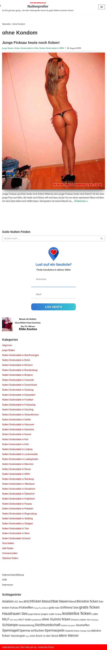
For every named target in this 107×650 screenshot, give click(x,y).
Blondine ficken (87, 601)
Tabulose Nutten (10, 558)
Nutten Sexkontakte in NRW (51, 48)
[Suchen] (102, 238)
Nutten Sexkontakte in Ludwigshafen (20, 459)
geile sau (54, 607)
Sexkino (64, 625)
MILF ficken (14, 620)
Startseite (6, 24)
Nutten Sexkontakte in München (18, 464)
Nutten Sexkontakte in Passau (17, 504)
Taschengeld (18, 635)
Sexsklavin (71, 625)
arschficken (32, 601)
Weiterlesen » (81, 201)
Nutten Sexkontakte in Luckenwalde (20, 454)
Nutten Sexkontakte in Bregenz (17, 375)
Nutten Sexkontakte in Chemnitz (18, 380)
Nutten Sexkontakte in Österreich (18, 494)
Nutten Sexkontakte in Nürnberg (18, 479)
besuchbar (50, 601)
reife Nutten (8, 548)
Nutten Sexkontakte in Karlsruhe (18, 429)
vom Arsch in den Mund (44, 635)
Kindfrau (58, 614)
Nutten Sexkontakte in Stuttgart (17, 523)
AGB (4, 580)
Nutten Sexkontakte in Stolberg (17, 518)
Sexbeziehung (26, 625)
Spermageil (10, 630)
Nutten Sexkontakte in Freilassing (18, 405)
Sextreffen (83, 625)
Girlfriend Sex (69, 607)
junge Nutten (7, 48)
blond (72, 601)
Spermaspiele (55, 630)
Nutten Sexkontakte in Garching (17, 409)
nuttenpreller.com (10, 647)
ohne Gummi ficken (56, 619)
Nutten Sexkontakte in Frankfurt (17, 400)
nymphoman (36, 620)
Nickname (41, 279)
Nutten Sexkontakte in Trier (15, 528)
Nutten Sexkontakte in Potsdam (17, 508)
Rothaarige (94, 620)
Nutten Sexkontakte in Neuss (16, 469)
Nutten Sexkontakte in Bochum (17, 365)
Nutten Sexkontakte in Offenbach (18, 484)
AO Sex (18, 601)
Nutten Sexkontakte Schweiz (16, 538)
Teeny (27, 636)
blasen (64, 601)
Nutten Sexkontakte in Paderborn (18, 499)
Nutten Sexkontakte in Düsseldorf (18, 395)
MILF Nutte (24, 619)
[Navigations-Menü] (101, 7)
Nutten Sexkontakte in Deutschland (19, 385)
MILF (5, 619)
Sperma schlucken (31, 630)
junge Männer (34, 614)
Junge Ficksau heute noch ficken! (31, 42)
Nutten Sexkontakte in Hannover (18, 424)
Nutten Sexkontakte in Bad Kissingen (20, 355)
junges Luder (47, 614)
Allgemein (7, 345)
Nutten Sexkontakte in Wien (16, 533)
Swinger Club (85, 631)
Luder (95, 614)
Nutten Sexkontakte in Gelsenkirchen (20, 414)
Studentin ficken (72, 631)
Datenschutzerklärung (13, 575)
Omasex (75, 619)
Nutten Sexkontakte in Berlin (16, 360)
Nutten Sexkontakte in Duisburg (17, 390)
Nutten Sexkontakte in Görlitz (16, 419)
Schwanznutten (9, 553)
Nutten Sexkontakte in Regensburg (19, 513)
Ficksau (14, 607)
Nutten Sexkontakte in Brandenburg (19, 370)
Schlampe (10, 625)
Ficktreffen (26, 607)
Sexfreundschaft (47, 625)
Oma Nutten (8, 543)
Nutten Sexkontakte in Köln (26, 48)
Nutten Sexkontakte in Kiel (15, 439)
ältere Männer (69, 635)
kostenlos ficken (76, 613)
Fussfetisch (43, 608)
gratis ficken (89, 607)
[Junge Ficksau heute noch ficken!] (53, 121)
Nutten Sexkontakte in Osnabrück (18, 489)
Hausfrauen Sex (15, 614)
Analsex (8, 601)
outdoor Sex (84, 619)
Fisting (36, 608)
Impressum (7, 585)
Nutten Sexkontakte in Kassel (16, 434)
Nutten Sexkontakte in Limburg (17, 449)
